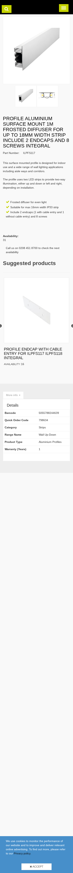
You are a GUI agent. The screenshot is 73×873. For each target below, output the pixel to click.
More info (12, 395)
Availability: (12, 364)
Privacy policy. (22, 853)
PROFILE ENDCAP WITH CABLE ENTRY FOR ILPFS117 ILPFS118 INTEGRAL (33, 353)
